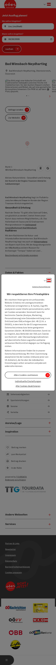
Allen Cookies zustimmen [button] (26, 375)
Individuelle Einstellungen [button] (28, 381)
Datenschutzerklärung (41, 287)
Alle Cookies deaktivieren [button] (28, 386)
